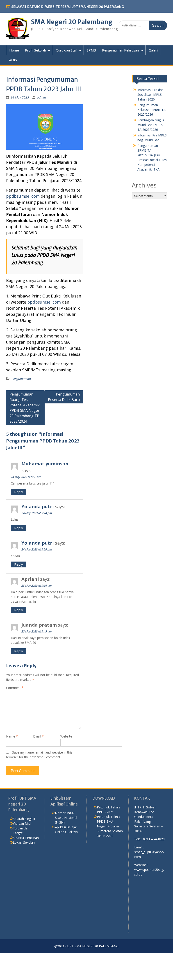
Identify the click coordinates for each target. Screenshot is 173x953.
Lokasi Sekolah (24, 842)
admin (41, 97)
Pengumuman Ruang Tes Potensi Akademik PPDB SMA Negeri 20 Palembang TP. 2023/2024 (24, 408)
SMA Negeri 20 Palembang (71, 22)
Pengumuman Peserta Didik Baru (64, 397)
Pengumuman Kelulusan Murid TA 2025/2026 (151, 110)
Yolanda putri (37, 506)
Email (38, 736)
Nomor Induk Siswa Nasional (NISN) (66, 817)
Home (14, 50)
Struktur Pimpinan (26, 838)
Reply (18, 491)
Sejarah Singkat (24, 819)
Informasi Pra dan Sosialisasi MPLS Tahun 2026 (150, 94)
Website (66, 736)
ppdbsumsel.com (23, 196)
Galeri (153, 50)
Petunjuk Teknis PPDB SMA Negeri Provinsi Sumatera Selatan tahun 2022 (110, 826)
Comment (14, 688)
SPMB (91, 50)
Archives (144, 185)
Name (12, 736)
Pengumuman (21, 379)
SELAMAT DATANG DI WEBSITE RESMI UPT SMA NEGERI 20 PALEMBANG (67, 7)
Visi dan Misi (22, 823)
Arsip (13, 60)
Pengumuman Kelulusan (120, 50)
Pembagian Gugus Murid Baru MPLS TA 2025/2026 (150, 125)
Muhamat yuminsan (44, 464)
